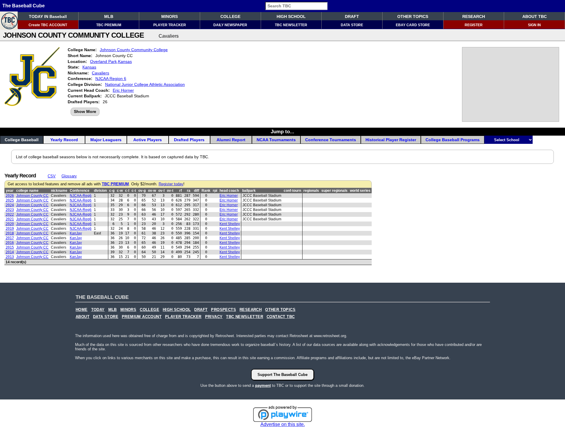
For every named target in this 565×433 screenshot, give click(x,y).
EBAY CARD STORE (413, 25)
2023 (10, 210)
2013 (10, 257)
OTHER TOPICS (412, 16)
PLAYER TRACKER (169, 25)
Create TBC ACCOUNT (48, 25)
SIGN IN (534, 25)
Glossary (69, 176)
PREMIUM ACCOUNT (142, 317)
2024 (10, 205)
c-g (111, 191)
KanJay (76, 233)
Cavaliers (100, 73)
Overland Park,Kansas (111, 61)
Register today (171, 184)
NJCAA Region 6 (110, 78)
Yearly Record (64, 139)
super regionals (334, 191)
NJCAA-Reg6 (81, 196)
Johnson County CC (32, 196)
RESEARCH (473, 16)
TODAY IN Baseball (48, 16)
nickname (59, 191)
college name (27, 191)
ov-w (152, 191)
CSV (52, 176)
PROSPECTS (223, 310)
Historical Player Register (390, 139)
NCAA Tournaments (276, 139)
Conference (79, 191)
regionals (311, 191)
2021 (10, 219)
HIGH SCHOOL (291, 16)
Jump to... (282, 131)
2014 (10, 252)
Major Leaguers (106, 139)
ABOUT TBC (534, 16)
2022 (10, 214)
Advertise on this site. (282, 424)
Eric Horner (123, 90)
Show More (85, 111)
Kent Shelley (230, 224)
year (10, 191)
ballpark (249, 191)
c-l (127, 191)
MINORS (169, 16)
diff (196, 191)
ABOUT (82, 317)
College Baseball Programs (453, 139)
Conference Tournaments (330, 139)
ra (188, 191)
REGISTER (474, 25)
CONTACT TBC (281, 317)
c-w (120, 191)
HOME (82, 310)
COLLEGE (230, 16)
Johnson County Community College (134, 49)
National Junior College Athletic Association (145, 84)
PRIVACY (214, 317)
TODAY (98, 310)
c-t (134, 191)
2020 (10, 224)
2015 (10, 247)
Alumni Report (231, 139)
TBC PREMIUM (108, 25)
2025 (10, 200)
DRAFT (352, 16)
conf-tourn (292, 191)
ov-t (170, 191)
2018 (10, 233)
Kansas (89, 67)
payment (263, 385)
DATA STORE (352, 25)
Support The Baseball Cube (282, 374)
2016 (10, 243)
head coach (229, 191)
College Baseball (22, 139)
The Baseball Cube (23, 5)
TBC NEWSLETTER (291, 25)
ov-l (161, 191)
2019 (10, 229)
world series (360, 191)
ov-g (142, 191)
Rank (206, 191)
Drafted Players (189, 139)
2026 (10, 196)
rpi (215, 191)
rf (180, 191)
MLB (108, 16)
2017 (10, 238)
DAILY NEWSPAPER (230, 25)
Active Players (147, 139)
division (100, 191)
